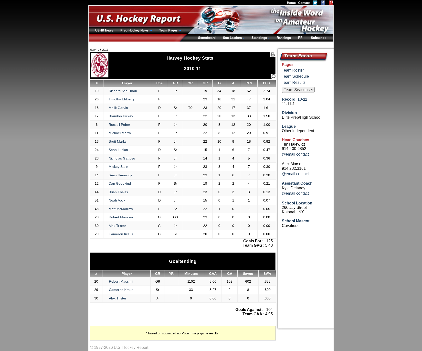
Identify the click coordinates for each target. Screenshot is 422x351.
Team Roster (293, 70)
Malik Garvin (118, 108)
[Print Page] (272, 54)
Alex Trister (117, 226)
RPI (301, 38)
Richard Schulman (123, 91)
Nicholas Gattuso (122, 158)
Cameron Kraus (121, 234)
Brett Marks (118, 141)
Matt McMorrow (121, 209)
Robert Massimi (121, 217)
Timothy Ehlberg (121, 99)
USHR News (104, 30)
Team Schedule (295, 76)
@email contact (295, 154)
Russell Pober (119, 125)
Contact (304, 3)
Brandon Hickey (121, 116)
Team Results (294, 82)
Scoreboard (207, 38)
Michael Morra (120, 133)
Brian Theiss (118, 192)
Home (291, 3)
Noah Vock (117, 200)
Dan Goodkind (120, 183)
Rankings (284, 38)
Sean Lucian (118, 150)
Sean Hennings (120, 175)
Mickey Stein (118, 167)
